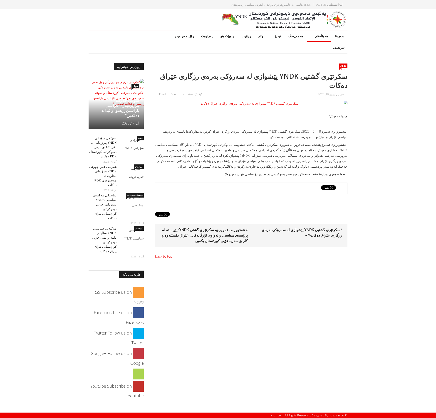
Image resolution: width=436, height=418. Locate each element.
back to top (163, 256)
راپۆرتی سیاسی (255, 4)
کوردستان (139, 166)
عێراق (343, 65)
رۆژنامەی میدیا (184, 36)
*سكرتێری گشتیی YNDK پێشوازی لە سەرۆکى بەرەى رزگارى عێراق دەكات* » (302, 232)
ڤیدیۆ (278, 36)
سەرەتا (339, 36)
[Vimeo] (138, 373)
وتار (260, 36)
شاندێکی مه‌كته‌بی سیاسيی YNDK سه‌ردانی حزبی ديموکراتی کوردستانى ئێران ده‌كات (104, 206)
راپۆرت (246, 36)
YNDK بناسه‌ (303, 4)
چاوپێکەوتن (227, 36)
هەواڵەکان (321, 36)
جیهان (135, 86)
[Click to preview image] (251, 103)
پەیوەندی (237, 4)
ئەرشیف (338, 47)
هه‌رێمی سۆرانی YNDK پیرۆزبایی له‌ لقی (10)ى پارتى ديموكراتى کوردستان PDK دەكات (102, 147)
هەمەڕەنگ (295, 36)
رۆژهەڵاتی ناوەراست (135, 195)
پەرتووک (207, 36)
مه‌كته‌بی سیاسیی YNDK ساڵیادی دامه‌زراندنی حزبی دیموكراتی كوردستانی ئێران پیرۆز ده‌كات (104, 239)
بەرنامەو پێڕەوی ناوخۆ (280, 4)
